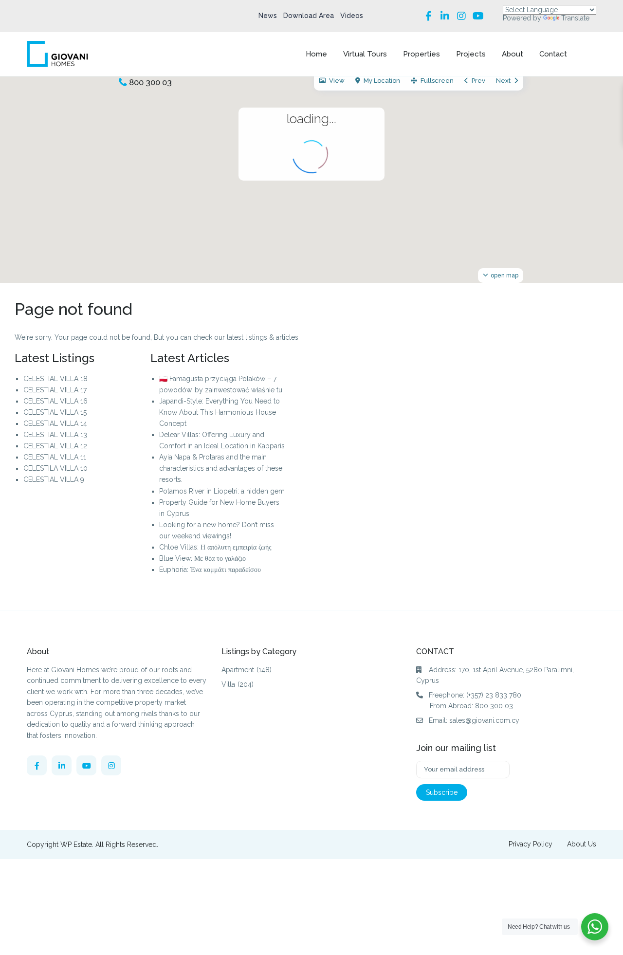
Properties (421, 54)
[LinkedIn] (445, 16)
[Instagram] (461, 16)
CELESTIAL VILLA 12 (55, 446)
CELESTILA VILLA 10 (55, 468)
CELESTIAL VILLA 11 (54, 457)
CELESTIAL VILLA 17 (55, 390)
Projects (471, 54)
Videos (351, 15)
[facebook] (37, 765)
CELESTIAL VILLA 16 (55, 401)
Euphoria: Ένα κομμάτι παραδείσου (210, 569)
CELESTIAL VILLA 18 (55, 379)
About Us (581, 844)
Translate (575, 18)
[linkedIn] (62, 765)
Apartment (237, 670)
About (512, 54)
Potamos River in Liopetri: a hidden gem (222, 491)
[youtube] (86, 765)
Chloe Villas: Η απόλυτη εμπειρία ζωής (215, 547)
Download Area (308, 15)
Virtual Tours (365, 54)
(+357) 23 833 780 (493, 695)
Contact (553, 54)
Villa (228, 684)
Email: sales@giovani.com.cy (474, 720)
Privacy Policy (530, 844)
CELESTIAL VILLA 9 (53, 479)
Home (316, 54)
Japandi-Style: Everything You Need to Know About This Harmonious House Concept (219, 412)
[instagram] (111, 765)
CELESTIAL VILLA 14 (55, 423)
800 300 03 (150, 82)
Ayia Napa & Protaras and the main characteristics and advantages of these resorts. (220, 468)
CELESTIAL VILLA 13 (55, 435)
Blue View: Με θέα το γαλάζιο (202, 558)
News (267, 15)
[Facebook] (428, 16)
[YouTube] (478, 16)
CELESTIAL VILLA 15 (55, 412)
